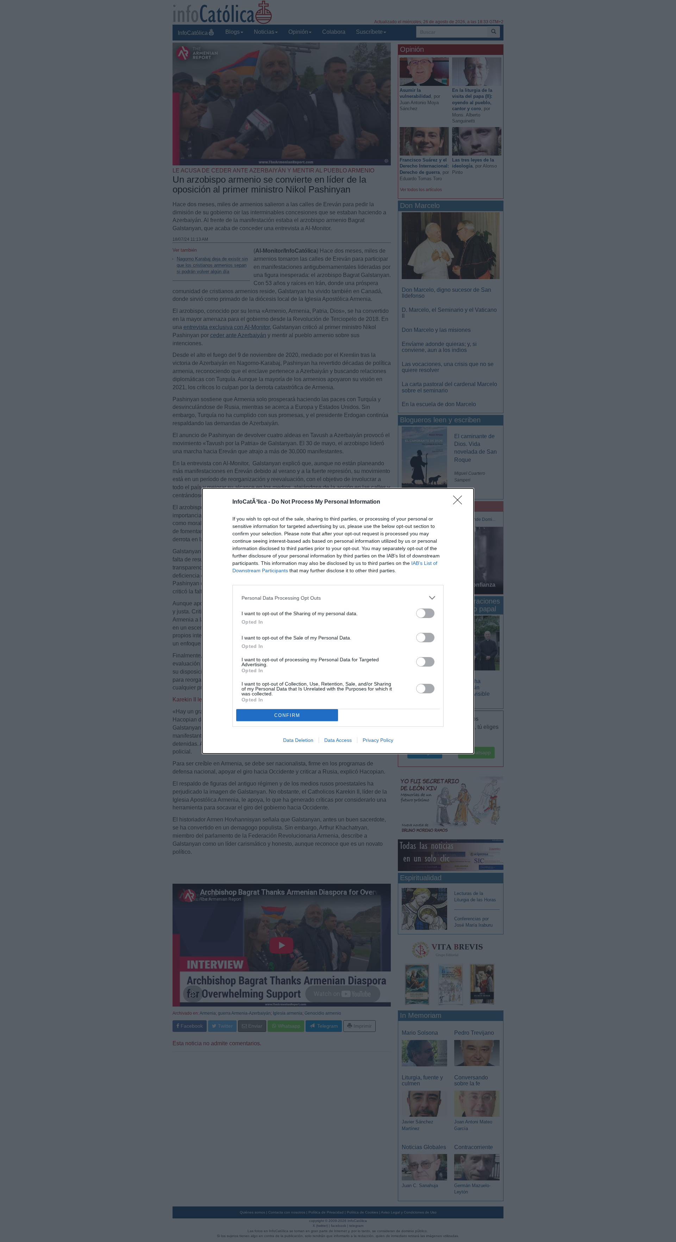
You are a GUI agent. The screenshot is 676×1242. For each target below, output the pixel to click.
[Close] (460, 502)
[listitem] (338, 597)
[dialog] (338, 621)
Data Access (338, 740)
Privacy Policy (378, 740)
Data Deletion (298, 740)
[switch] (425, 613)
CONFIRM (287, 715)
